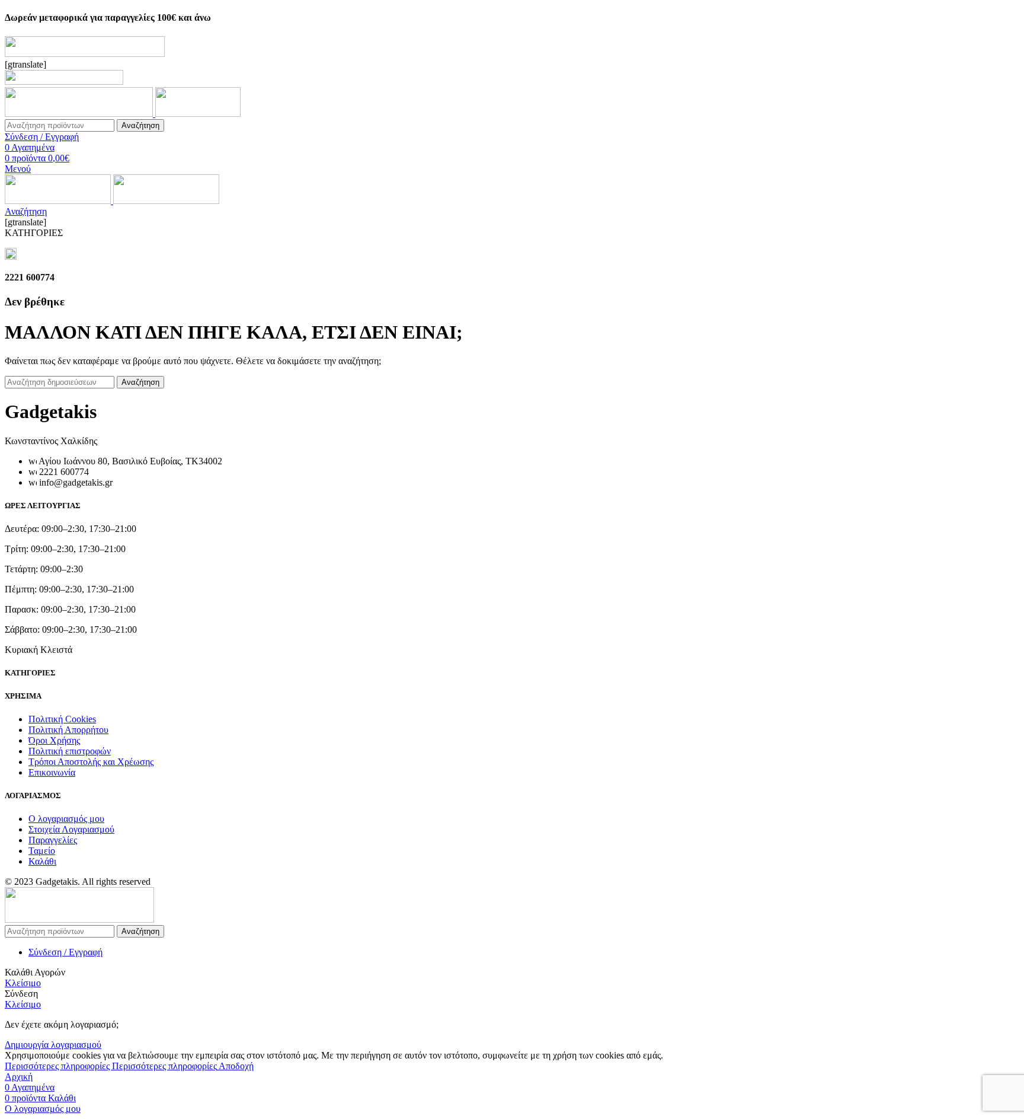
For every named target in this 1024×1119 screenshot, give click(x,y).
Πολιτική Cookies (62, 719)
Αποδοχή (236, 1066)
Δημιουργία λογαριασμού (53, 1045)
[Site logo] (80, 114)
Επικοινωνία (51, 772)
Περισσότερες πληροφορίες (111, 1066)
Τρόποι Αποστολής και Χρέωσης (90, 762)
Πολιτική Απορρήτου (68, 730)
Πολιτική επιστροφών (69, 751)
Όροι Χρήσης (54, 740)
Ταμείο (41, 851)
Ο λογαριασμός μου (66, 819)
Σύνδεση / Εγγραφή (65, 952)
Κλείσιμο (23, 983)
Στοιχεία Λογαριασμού (71, 829)
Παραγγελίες (52, 840)
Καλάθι (42, 861)
